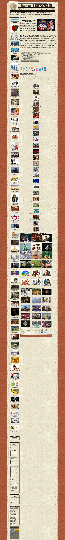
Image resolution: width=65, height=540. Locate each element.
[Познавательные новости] (15, 230)
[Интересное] (15, 116)
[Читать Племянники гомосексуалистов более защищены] (15, 114)
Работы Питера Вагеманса (36, 319)
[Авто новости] (15, 395)
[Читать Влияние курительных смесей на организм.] (15, 228)
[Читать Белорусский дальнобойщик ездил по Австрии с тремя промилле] (15, 172)
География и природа (13, 515)
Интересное (12, 523)
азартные (39, 78)
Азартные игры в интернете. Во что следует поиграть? (29, 59)
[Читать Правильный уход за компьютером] (15, 122)
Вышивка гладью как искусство (14, 444)
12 (14, 500)
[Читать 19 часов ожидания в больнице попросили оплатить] (15, 236)
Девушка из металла (24, 311)
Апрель (30, 14)
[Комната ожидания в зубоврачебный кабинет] (25, 318)
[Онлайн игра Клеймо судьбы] (47, 276)
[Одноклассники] (22, 17)
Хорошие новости (12, 518)
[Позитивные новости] (15, 72)
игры (43, 78)
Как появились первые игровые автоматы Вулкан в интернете (30, 60)
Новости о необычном (13, 510)
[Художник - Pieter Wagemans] (36, 318)
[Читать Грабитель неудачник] (15, 289)
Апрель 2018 (14, 496)
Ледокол (45, 319)
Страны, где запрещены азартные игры (26, 58)
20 (15, 501)
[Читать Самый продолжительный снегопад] (15, 259)
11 (13, 500)
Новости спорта (12, 513)
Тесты (41, 329)
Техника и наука (12, 519)
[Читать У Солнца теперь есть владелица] (15, 274)
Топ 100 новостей (14, 433)
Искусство (28, 311)
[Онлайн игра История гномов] (25, 285)
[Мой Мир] (23, 17)
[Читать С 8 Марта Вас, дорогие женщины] (15, 430)
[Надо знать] (15, 124)
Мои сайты (44, 329)
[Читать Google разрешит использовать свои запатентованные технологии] (15, 414)
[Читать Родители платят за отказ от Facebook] (15, 104)
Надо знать (11, 511)
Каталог (37, 329)
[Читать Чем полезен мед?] (15, 362)
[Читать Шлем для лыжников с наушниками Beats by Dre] (15, 85)
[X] (25, 17)
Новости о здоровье (13, 520)
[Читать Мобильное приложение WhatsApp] (15, 51)
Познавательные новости (14, 508)
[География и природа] (14, 253)
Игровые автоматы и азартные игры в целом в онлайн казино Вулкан (31, 52)
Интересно (27, 296)
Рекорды (11, 516)
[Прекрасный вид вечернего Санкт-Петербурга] (36, 310)
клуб (44, 78)
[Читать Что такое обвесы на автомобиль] (15, 394)
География (28, 303)
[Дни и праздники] (14, 33)
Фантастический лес (45, 327)
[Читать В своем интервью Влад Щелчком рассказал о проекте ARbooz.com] (15, 297)
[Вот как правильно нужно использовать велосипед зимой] (25, 294)
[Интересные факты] (15, 204)
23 (32, 14)
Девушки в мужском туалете (46, 303)
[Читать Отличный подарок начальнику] (15, 156)
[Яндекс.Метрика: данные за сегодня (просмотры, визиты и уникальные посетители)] (14, 531)
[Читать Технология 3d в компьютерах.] (15, 244)
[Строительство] (14, 150)
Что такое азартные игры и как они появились (27, 57)
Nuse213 (33, 78)
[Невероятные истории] (14, 61)
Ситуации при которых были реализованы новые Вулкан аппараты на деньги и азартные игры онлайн (36, 53)
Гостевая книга (33, 329)
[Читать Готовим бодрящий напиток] (15, 78)
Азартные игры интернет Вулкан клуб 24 (33, 76)
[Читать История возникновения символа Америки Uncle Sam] (15, 202)
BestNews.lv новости (23, 76)
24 (12, 502)
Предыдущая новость (23, 73)
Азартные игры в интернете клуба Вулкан (27, 55)
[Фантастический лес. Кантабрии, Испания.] (46, 326)
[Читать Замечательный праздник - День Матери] (15, 31)
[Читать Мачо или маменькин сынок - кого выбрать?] (15, 385)
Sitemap (46, 330)
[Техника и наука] (14, 46)
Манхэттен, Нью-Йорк (24, 303)
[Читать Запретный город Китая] (15, 323)
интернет (41, 78)
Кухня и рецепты (12, 521)
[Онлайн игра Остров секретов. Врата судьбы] (36, 285)
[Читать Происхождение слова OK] (15, 422)
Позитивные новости (13, 517)
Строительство (12, 522)
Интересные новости (13, 507)
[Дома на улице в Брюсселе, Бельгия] (46, 310)
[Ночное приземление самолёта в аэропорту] (46, 295)
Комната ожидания (24, 319)
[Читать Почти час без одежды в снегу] (15, 354)
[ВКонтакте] (21, 17)
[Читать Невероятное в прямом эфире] (15, 268)
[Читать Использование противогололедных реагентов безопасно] (15, 95)
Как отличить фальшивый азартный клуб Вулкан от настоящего (30, 61)
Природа (26, 327)
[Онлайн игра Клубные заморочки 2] (25, 276)
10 (12, 500)
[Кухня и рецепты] (14, 409)
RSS (48, 330)
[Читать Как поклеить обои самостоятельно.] (15, 148)
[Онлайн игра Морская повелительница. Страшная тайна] (47, 284)
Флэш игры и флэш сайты (13, 449)
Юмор (51, 303)
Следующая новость (30, 73)
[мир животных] (14, 438)
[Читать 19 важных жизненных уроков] (15, 71)
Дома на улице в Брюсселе (46, 311)
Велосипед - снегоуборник (24, 296)
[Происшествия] (14, 269)
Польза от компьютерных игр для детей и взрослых (28, 56)
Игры (39, 329)
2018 (27, 14)
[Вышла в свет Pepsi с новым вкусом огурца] (36, 326)
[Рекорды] (14, 355)
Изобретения (48, 319)
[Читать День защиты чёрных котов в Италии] (15, 315)
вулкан (36, 78)
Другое (11, 524)
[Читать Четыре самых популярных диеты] (15, 181)
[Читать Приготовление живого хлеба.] (15, 408)
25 (13, 502)
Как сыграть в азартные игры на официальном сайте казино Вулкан (30, 54)
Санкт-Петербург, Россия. (36, 311)
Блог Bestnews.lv (31, 330)
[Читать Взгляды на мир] (15, 60)
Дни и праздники (12, 514)
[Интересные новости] (15, 175)
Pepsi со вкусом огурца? (34, 327)
